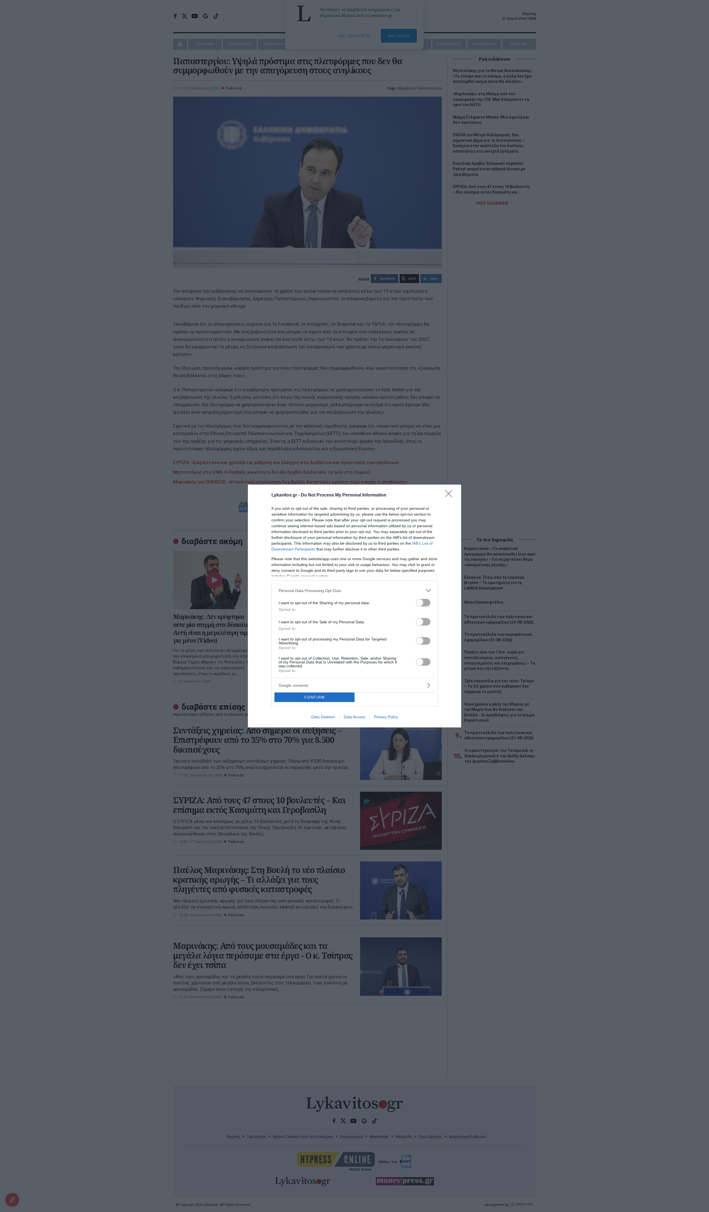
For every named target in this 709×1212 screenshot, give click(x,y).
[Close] (450, 495)
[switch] (423, 602)
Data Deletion (323, 717)
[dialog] (354, 606)
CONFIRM (314, 697)
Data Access (354, 717)
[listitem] (354, 590)
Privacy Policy (386, 717)
